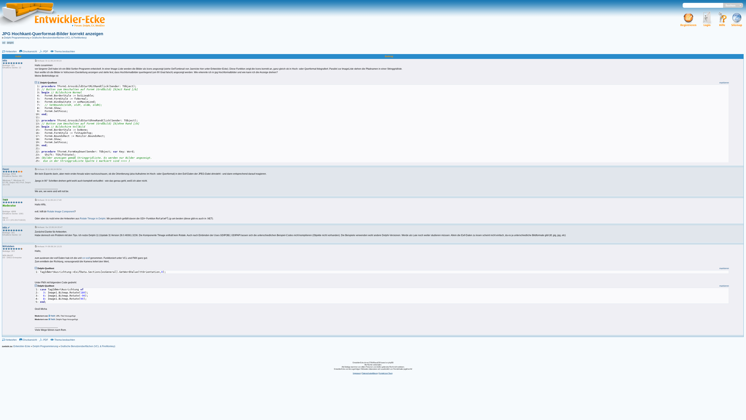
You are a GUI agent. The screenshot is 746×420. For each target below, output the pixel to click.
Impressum (357, 373)
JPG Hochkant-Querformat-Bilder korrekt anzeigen (52, 33)
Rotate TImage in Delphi (92, 218)
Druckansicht (30, 51)
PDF (45, 51)
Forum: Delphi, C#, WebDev (88, 25)
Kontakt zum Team (385, 373)
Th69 (52, 316)
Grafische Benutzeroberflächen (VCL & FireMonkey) (59, 37)
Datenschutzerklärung (370, 373)
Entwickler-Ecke (21, 346)
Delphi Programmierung (17, 37)
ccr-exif (86, 258)
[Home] (30, 30)
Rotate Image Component (60, 211)
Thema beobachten (64, 51)
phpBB (390, 362)
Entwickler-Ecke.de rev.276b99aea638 (366, 362)
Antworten (11, 51)
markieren (724, 82)
